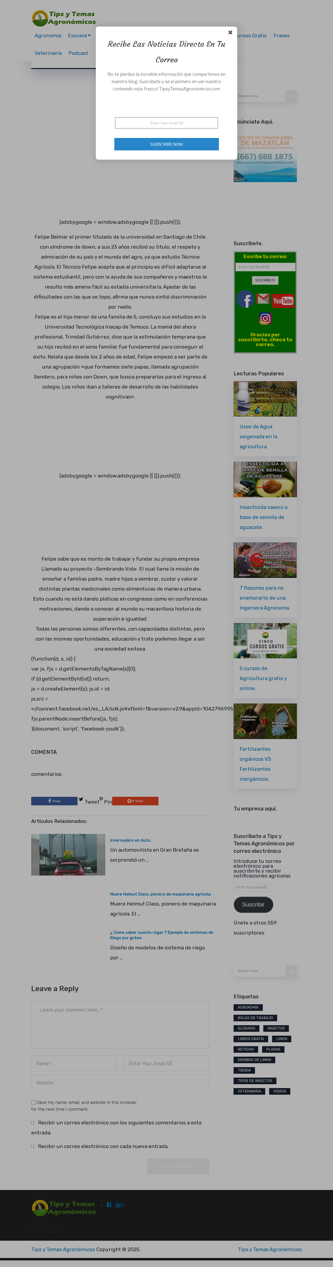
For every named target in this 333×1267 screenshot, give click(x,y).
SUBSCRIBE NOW (166, 144)
